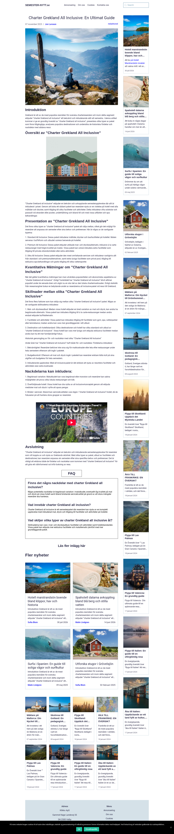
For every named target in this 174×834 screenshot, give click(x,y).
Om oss (81, 5)
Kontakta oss (103, 5)
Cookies (91, 5)
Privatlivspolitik (91, 829)
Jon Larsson (50, 24)
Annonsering (69, 5)
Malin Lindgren (82, 622)
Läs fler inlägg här (71, 546)
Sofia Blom (33, 622)
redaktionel (113, 24)
